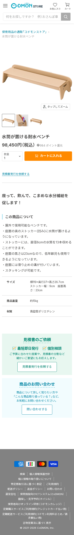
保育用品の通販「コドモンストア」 (24, 32)
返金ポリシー (35, 488)
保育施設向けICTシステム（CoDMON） (42, 494)
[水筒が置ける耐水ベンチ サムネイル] (8, 120)
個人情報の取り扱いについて (35, 478)
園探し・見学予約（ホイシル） (35, 498)
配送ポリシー (15, 488)
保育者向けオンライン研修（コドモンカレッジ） (35, 504)
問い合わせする (37, 409)
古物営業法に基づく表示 (37, 522)
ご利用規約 (52, 484)
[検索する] (65, 17)
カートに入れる (50, 156)
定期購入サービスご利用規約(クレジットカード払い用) (35, 508)
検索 (22, 474)
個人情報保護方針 (39, 474)
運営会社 (11, 494)
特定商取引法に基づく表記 (26, 484)
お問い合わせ (54, 488)
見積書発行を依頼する (16, 174)
